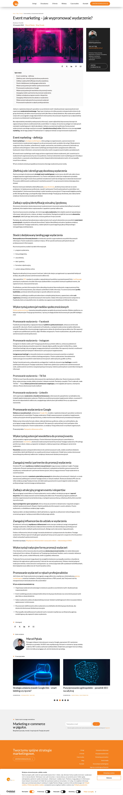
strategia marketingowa (33, 141)
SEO (24, 279)
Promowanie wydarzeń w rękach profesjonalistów (32, 102)
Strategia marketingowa (87, 695)
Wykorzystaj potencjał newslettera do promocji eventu (34, 90)
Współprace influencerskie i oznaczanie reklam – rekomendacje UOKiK (49, 541)
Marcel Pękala (34, 638)
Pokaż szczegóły (89, 791)
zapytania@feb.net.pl (95, 48)
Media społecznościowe (21, 310)
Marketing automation (101, 757)
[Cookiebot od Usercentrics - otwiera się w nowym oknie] (11, 791)
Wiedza (64, 3)
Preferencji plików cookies (36, 785)
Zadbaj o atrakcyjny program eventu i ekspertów (32, 95)
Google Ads (43, 413)
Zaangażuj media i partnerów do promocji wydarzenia (33, 93)
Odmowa (109, 778)
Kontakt (85, 3)
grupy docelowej (49, 187)
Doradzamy (44, 3)
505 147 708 (93, 46)
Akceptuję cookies (109, 773)
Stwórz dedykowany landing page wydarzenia (31, 83)
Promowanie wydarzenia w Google (27, 88)
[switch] (47, 791)
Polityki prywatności (80, 785)
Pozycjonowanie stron (102, 753)
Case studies (75, 3)
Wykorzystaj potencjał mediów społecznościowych (32, 85)
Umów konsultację (95, 66)
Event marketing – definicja (25, 76)
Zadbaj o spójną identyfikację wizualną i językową (32, 81)
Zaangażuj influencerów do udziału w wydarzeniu (32, 98)
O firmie (54, 3)
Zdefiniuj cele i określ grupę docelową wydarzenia (32, 78)
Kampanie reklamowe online (33, 429)
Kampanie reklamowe (102, 750)
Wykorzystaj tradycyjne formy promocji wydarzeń (32, 100)
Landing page (77, 279)
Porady (42, 25)
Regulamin (107, 727)
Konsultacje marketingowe (100, 764)
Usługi (34, 3)
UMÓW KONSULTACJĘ (100, 3)
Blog (37, 25)
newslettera (27, 442)
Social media (104, 760)
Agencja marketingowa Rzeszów (99, 767)
